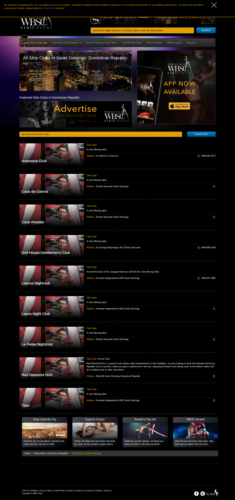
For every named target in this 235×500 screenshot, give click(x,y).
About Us (81, 491)
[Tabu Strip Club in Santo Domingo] (117, 399)
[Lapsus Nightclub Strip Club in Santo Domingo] (117, 277)
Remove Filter (201, 134)
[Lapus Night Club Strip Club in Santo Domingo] (117, 307)
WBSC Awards (174, 42)
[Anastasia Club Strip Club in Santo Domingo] (117, 154)
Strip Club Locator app (36, 42)
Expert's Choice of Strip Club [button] (100, 42)
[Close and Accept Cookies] (223, 5)
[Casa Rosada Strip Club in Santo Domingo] (117, 215)
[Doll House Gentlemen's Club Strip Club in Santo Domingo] (117, 246)
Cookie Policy (59, 491)
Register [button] (191, 42)
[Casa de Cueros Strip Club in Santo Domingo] (117, 185)
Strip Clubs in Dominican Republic (51, 453)
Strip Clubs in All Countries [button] (65, 42)
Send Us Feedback (94, 491)
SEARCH (206, 30)
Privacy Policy (46, 491)
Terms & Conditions (30, 491)
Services (107, 491)
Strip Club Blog (154, 42)
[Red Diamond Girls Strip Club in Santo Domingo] (117, 368)
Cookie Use (48, 8)
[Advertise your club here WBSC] (75, 114)
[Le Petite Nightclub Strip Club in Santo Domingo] (117, 338)
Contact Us (71, 491)
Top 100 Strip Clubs (132, 42)
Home (27, 453)
